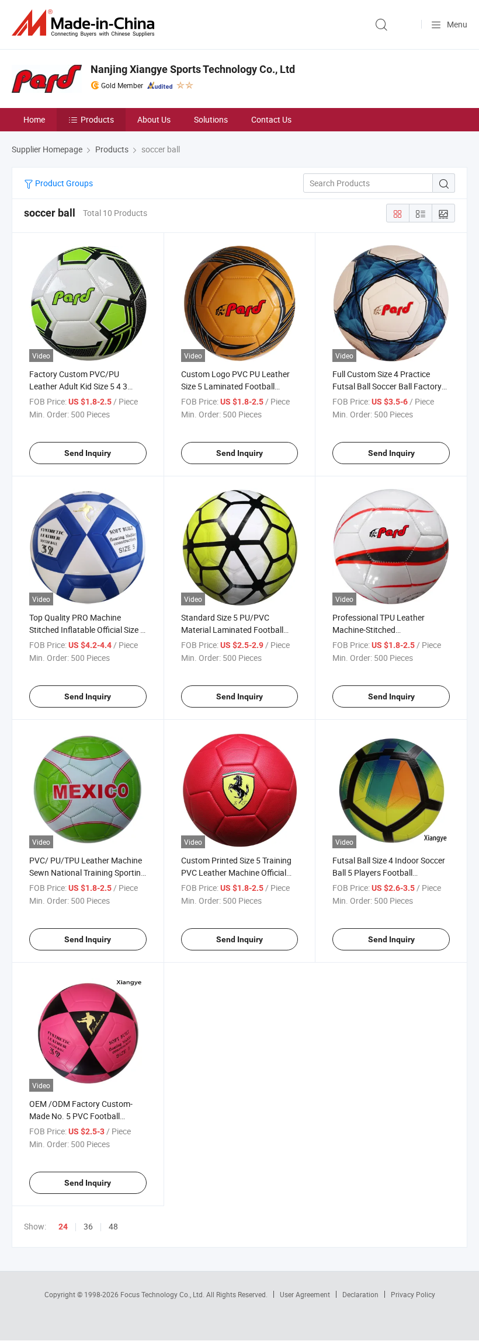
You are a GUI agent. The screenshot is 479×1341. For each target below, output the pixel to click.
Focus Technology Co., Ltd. (163, 1294)
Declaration (360, 1294)
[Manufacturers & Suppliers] (85, 23)
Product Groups (63, 183)
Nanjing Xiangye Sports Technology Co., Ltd (193, 69)
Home (34, 119)
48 (113, 1226)
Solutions (211, 119)
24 (63, 1226)
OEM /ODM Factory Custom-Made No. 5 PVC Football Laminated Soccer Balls (81, 1116)
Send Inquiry (87, 453)
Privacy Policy (413, 1294)
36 (88, 1226)
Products (97, 119)
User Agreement (305, 1294)
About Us (154, 119)
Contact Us (271, 119)
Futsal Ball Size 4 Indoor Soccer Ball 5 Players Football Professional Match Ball (388, 872)
